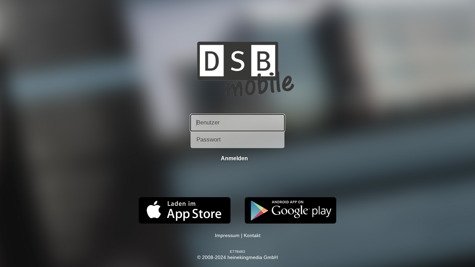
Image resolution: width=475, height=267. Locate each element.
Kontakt (252, 235)
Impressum (227, 235)
